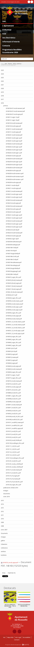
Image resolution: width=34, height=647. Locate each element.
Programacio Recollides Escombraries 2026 (12, 51)
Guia (4, 33)
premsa (19, 63)
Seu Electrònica (8, 37)
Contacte (16, 640)
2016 (14, 63)
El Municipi (6, 29)
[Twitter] (31, 2)
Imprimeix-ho (12, 573)
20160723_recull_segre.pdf (10, 562)
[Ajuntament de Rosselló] (17, 11)
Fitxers (10, 63)
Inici (4, 21)
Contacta (6, 45)
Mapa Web (10, 637)
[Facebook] (29, 2)
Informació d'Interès (11, 41)
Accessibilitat (26, 637)
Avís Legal (18, 637)
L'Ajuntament (8, 25)
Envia (3, 573)
